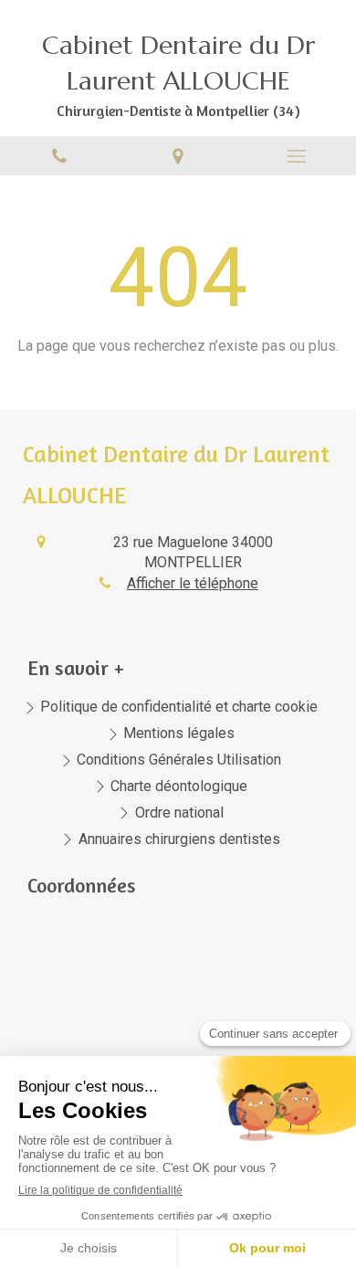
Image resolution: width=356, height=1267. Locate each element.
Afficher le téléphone (192, 583)
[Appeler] (59, 155)
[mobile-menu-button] (296, 156)
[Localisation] (178, 155)
